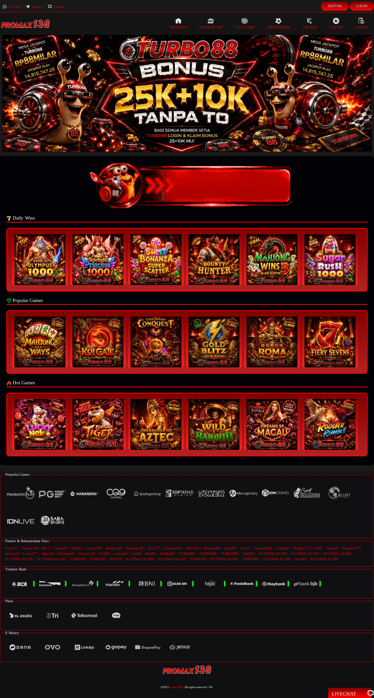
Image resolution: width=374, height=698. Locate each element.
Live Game (245, 27)
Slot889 (248, 554)
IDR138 (115, 559)
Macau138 (29, 548)
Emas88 (61, 548)
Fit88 (318, 548)
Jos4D (136, 554)
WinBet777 (301, 548)
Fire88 (104, 554)
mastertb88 (176, 687)
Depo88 (47, 554)
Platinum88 (65, 554)
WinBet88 (167, 554)
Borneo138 (87, 554)
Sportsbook (278, 27)
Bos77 (46, 548)
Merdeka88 (212, 548)
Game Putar (211, 27)
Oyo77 (245, 548)
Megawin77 (350, 548)
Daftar (335, 6)
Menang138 (134, 548)
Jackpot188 (114, 548)
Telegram (36, 6)
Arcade (310, 27)
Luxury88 (120, 554)
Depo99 (230, 548)
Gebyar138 (93, 548)
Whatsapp (14, 6)
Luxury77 (30, 554)
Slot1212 (192, 548)
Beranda (179, 27)
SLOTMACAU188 (272, 554)
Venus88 (332, 548)
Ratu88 (150, 554)
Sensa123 (12, 554)
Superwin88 (263, 548)
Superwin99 (173, 548)
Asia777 (154, 548)
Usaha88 (282, 548)
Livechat (58, 6)
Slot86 (76, 548)
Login (362, 6)
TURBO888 (208, 554)
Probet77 (11, 548)
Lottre (336, 27)
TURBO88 (187, 554)
